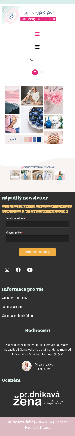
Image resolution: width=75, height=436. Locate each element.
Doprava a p (9, 307)
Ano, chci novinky (37, 252)
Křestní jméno (14, 232)
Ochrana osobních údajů (17, 316)
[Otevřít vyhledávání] (32, 59)
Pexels (45, 427)
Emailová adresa (15, 218)
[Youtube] (30, 270)
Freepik (30, 427)
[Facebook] (18, 270)
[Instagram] (7, 270)
